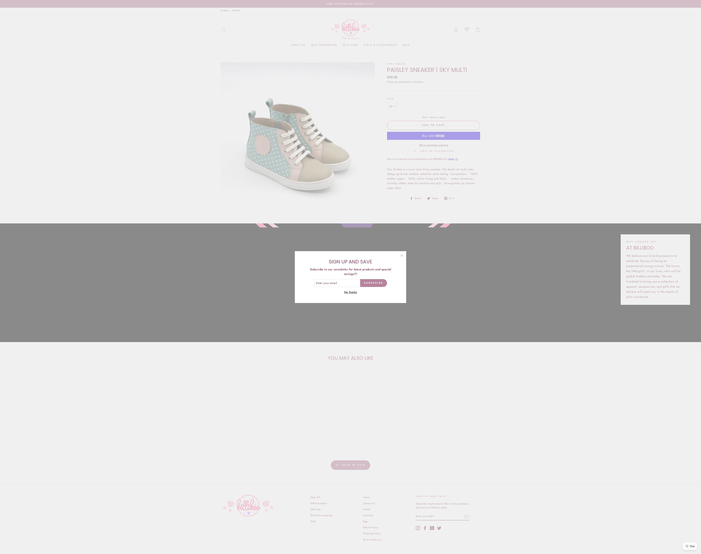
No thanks (350, 292)
